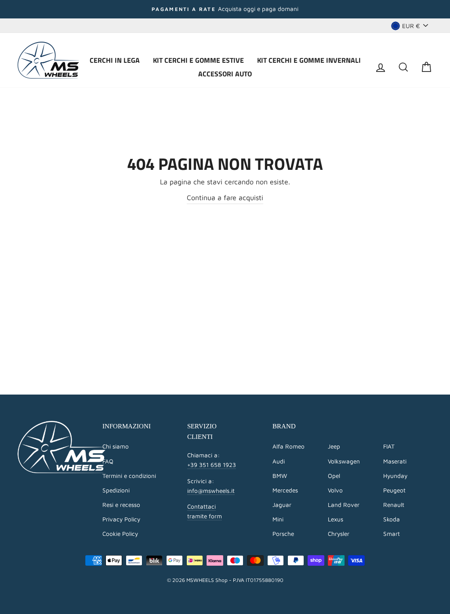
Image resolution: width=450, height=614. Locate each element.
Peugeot (394, 490)
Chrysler (338, 533)
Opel (334, 475)
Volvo (335, 490)
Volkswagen (344, 461)
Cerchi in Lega (115, 60)
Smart (391, 533)
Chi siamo (115, 446)
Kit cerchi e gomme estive (198, 60)
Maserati (394, 461)
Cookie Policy (120, 533)
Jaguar (281, 504)
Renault (393, 504)
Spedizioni (116, 490)
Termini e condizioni (129, 475)
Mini (277, 519)
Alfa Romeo (288, 446)
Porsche (283, 533)
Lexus (335, 519)
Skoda (391, 519)
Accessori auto (225, 73)
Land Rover (343, 504)
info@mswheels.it (211, 490)
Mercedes (285, 490)
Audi (278, 461)
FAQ (107, 461)
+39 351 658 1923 (211, 464)
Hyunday (395, 475)
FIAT (389, 446)
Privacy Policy (121, 519)
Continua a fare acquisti (225, 197)
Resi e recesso (121, 504)
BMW (279, 475)
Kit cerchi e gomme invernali (309, 60)
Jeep (334, 446)
